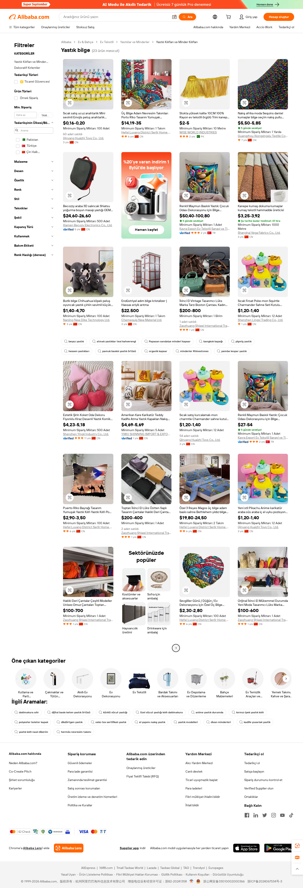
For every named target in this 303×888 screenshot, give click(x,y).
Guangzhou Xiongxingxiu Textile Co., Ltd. (263, 136)
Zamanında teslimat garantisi (87, 780)
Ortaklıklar (251, 797)
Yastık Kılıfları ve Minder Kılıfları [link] (177, 42)
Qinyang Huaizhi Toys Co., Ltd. (83, 138)
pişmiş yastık (244, 341)
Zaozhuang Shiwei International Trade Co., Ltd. (204, 325)
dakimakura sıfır (29, 712)
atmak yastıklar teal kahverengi (116, 341)
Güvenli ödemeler (80, 763)
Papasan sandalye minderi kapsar (170, 341)
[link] (297, 846)
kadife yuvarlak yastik (257, 722)
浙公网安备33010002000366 (224, 881)
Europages (216, 868)
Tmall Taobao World (129, 868)
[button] (174, 17)
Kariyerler (15, 788)
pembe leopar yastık (234, 351)
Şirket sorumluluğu (22, 780)
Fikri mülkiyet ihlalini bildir (202, 797)
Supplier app (129, 848)
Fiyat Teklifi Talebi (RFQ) (142, 776)
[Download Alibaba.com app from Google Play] (279, 848)
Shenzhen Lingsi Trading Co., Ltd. (260, 320)
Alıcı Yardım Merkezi (199, 763)
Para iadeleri (193, 788)
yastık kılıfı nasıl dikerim (33, 731)
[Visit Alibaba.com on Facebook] (247, 815)
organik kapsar (158, 351)
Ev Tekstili (107, 42)
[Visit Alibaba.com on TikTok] (291, 815)
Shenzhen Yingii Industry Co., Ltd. (86, 434)
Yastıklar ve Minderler (135, 42)
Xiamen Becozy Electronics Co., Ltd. (87, 225)
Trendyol (199, 868)
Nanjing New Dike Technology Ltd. (86, 320)
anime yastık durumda (209, 712)
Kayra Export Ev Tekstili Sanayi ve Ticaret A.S (204, 228)
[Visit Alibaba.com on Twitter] (264, 815)
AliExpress (88, 868)
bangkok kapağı (213, 341)
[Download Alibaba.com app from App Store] (246, 848)
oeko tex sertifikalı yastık (110, 722)
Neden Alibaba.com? (23, 763)
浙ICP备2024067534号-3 (264, 881)
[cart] (229, 17)
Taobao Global (169, 868)
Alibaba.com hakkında (25, 753)
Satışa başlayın (254, 771)
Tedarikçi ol (252, 763)
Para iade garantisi (80, 771)
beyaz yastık (76, 341)
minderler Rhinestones (194, 351)
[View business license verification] (191, 881)
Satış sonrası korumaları (84, 788)
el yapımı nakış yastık (152, 722)
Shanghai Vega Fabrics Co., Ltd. (259, 232)
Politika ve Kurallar (80, 805)
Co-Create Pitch (20, 771)
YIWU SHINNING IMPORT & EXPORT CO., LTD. (146, 434)
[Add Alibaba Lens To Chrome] (68, 848)
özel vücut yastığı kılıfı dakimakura (161, 712)
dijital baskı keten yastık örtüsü (71, 712)
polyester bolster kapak (33, 722)
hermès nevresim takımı (76, 731)
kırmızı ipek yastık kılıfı (250, 712)
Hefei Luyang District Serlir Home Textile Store (146, 132)
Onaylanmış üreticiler (140, 768)
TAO (186, 868)
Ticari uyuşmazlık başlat (201, 780)
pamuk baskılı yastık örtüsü (119, 351)
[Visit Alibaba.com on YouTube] (282, 815)
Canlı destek (194, 771)
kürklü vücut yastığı (115, 712)
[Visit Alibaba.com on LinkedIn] (255, 815)
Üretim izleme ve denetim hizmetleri (92, 797)
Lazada (151, 868)
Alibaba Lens (32, 848)
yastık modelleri (188, 722)
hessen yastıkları (79, 351)
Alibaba (66, 42)
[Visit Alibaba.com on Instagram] (273, 815)
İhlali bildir (192, 805)
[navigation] (34, 345)
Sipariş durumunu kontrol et (263, 780)
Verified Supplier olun (258, 788)
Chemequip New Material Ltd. (141, 320)
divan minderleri (221, 722)
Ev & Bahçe (85, 42)
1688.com (106, 868)
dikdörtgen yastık (72, 722)
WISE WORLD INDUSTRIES (198, 132)
